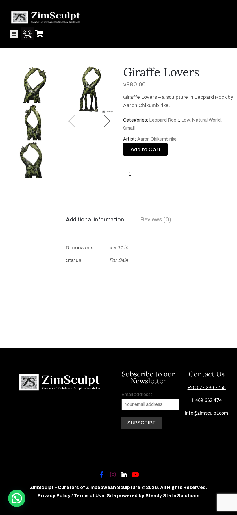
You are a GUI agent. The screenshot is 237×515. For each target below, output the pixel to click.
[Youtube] (135, 474)
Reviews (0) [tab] (155, 219)
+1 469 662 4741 (206, 400)
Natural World (206, 119)
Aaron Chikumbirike (157, 139)
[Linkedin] (124, 474)
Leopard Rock (164, 119)
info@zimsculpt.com (206, 413)
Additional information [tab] (95, 219)
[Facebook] (101, 474)
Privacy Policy (54, 495)
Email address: (136, 394)
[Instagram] (113, 474)
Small (129, 128)
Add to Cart (145, 149)
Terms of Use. (90, 495)
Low (185, 119)
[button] (107, 121)
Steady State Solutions (172, 495)
